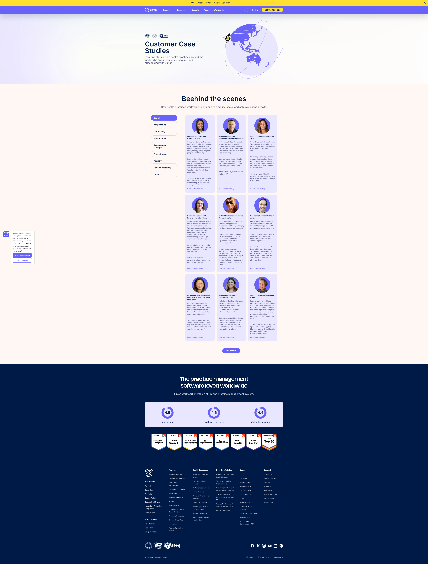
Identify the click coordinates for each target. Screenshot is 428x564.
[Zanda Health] (151, 10)
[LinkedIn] (275, 546)
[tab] (164, 124)
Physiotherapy (150, 494)
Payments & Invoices (176, 516)
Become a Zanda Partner (249, 513)
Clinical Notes (174, 505)
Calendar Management (177, 478)
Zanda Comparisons (199, 502)
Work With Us (245, 517)
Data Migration (245, 494)
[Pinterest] (281, 546)
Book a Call (268, 490)
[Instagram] (264, 546)
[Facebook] (252, 546)
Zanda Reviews (245, 486)
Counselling (149, 490)
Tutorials (267, 482)
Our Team (243, 478)
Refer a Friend (245, 482)
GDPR (242, 498)
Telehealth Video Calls (177, 489)
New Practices (150, 524)
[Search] (244, 10)
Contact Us (268, 474)
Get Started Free (272, 10)
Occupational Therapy (153, 502)
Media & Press (245, 502)
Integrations (173, 524)
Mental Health (150, 513)
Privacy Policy (265, 557)
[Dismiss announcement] (425, 3)
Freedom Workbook (199, 513)
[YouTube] (270, 546)
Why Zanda (219, 10)
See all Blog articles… (224, 510)
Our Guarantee (245, 490)
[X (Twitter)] (258, 546)
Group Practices (151, 532)
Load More (231, 351)
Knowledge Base (270, 478)
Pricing (206, 10)
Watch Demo (268, 502)
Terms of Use (278, 557)
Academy (267, 486)
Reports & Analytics (176, 520)
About (242, 474)
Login (255, 10)
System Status (269, 498)
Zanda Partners (198, 492)
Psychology (149, 486)
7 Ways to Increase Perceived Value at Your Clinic (225, 497)
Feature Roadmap (270, 494)
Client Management (176, 497)
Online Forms (173, 493)
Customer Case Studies (201, 488)
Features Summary (175, 474)
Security (195, 10)
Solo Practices (150, 528)
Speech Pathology (151, 498)
